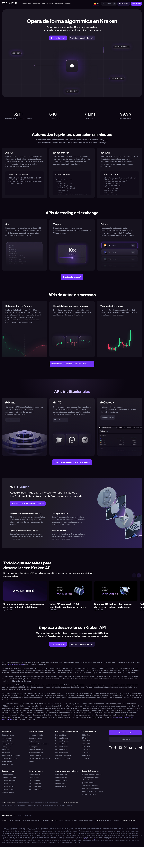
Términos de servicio (8, 805)
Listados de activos (36, 753)
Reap (90, 820)
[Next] (139, 575)
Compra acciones (36, 771)
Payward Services (64, 820)
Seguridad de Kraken (36, 735)
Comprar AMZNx (61, 786)
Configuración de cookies (38, 803)
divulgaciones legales (90, 839)
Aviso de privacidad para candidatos (60, 805)
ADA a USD (86, 753)
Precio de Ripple (61, 744)
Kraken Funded (7, 764)
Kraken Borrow (7, 761)
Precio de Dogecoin (62, 741)
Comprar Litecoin (8, 792)
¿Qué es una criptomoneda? (92, 775)
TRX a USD (86, 755)
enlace (53, 830)
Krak (102, 820)
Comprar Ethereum (9, 778)
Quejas (31, 761)
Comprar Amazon (35, 783)
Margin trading (7, 741)
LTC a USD (85, 758)
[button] (26, 3)
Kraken (11, 820)
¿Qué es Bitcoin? (88, 783)
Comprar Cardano (8, 786)
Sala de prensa (34, 747)
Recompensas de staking (11, 755)
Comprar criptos (8, 735)
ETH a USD (86, 738)
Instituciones (6, 750)
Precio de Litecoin (61, 753)
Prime (107, 820)
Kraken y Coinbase (89, 794)
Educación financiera (90, 771)
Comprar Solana (8, 789)
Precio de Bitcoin (61, 735)
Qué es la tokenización (90, 786)
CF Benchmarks (83, 820)
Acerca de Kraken (36, 731)
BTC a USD (86, 735)
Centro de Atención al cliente (39, 758)
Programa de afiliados (36, 750)
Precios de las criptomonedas (66, 731)
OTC (111, 820)
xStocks (74, 820)
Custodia (117, 820)
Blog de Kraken (34, 741)
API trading (6, 753)
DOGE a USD (86, 750)
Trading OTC (6, 747)
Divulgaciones (43, 805)
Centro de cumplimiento (70, 803)
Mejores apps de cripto (90, 789)
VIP (39, 820)
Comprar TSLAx (61, 778)
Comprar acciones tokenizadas (67, 771)
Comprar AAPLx (61, 780)
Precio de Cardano (62, 747)
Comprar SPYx (60, 783)
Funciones (6, 731)
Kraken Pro (18, 820)
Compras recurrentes (9, 758)
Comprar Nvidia (34, 775)
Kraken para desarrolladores (39, 744)
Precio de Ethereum (62, 738)
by (7, 816)
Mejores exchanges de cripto (92, 791)
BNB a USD (86, 744)
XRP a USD (86, 741)
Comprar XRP (7, 783)
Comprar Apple (34, 780)
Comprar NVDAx (61, 775)
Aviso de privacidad (22, 803)
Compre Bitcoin (7, 775)
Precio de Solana (61, 750)
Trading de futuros (8, 744)
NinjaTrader (26, 820)
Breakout (34, 820)
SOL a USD (86, 747)
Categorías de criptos (63, 755)
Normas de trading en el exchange (27, 805)
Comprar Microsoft (35, 789)
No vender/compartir (53, 803)
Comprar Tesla (34, 778)
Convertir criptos (89, 731)
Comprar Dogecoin (9, 780)
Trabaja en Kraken (35, 738)
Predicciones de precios (64, 758)
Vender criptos (7, 738)
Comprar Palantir (35, 786)
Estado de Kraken (35, 755)
